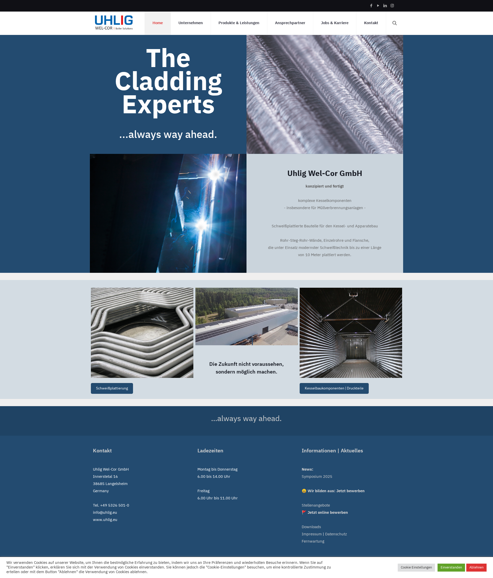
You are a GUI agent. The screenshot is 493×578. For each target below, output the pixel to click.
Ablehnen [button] (476, 567)
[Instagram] (392, 6)
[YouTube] (378, 6)
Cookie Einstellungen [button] (416, 567)
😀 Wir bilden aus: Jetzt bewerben (333, 491)
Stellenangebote (316, 505)
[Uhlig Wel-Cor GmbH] (114, 23)
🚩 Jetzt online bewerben (325, 512)
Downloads (311, 527)
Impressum (312, 534)
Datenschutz (336, 534)
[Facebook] (371, 6)
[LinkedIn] (385, 6)
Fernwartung (313, 541)
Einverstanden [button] (451, 567)
